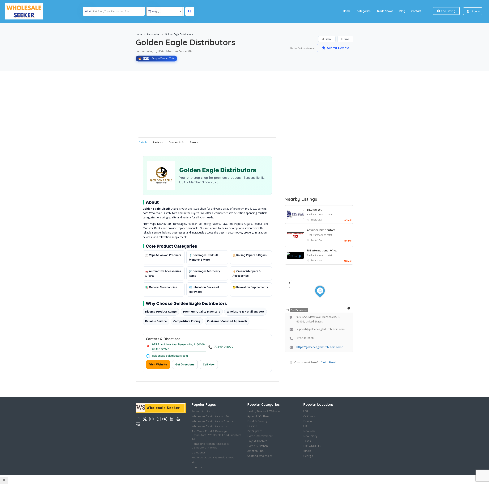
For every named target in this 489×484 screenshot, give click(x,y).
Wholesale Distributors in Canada (213, 421)
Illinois (313, 219)
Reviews (158, 142)
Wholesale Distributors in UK (209, 426)
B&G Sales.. (314, 209)
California (309, 416)
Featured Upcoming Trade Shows (213, 457)
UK (305, 426)
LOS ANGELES (312, 446)
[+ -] (319, 295)
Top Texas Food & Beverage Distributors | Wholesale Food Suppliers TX (216, 434)
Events (194, 142)
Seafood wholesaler (259, 456)
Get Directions (184, 364)
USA (319, 219)
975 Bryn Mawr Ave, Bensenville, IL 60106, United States (179, 347)
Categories (364, 11)
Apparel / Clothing (258, 416)
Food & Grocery (257, 421)
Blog (402, 11)
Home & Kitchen (257, 446)
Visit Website (158, 364)
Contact (416, 11)
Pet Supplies (254, 431)
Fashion (252, 426)
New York (309, 431)
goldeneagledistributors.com (170, 355)
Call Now (209, 364)
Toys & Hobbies (257, 441)
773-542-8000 (223, 346)
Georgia (308, 456)
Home (347, 11)
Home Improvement (260, 436)
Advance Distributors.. (322, 230)
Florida (307, 421)
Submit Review (337, 48)
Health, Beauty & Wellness (263, 411)
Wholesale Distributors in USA (210, 416)
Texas (307, 441)
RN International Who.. (322, 250)
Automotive (153, 34)
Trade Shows (385, 11)
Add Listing (447, 11)
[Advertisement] (244, 99)
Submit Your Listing (203, 411)
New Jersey (310, 436)
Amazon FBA (255, 451)
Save (346, 39)
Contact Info (176, 142)
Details (142, 142)
